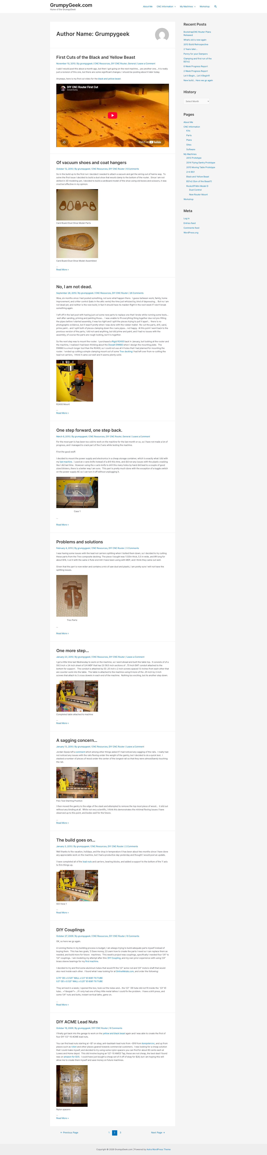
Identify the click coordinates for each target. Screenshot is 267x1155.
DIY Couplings (70, 929)
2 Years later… (190, 49)
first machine (91, 961)
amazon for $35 (71, 1056)
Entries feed (190, 223)
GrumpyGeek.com (71, 5)
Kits (188, 130)
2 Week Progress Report (196, 71)
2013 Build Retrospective (196, 44)
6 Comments (132, 169)
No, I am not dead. (74, 286)
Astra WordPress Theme (159, 1149)
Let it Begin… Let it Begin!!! (197, 75)
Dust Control (195, 189)
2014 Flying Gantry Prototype (200, 162)
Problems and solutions (79, 541)
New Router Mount (198, 194)
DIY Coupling (114, 958)
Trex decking (126, 351)
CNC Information (165, 6)
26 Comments (137, 293)
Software (190, 149)
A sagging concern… (76, 740)
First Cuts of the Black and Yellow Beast (95, 57)
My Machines (186, 6)
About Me (148, 6)
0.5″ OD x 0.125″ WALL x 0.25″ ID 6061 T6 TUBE (79, 981)
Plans (189, 140)
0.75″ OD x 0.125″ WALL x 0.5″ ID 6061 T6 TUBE (79, 978)
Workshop (205, 6)
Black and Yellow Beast (197, 176)
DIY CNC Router (119, 63)
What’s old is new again (195, 39)
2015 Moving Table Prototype (200, 167)
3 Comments (132, 548)
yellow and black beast (114, 1033)
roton (74, 1046)
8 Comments (116, 1028)
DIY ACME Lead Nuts (77, 1021)
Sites (188, 144)
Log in (187, 218)
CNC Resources (102, 63)
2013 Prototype (194, 158)
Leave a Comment (146, 63)
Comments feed (191, 228)
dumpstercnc (148, 1043)
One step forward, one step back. (89, 430)
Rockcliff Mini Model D (197, 186)
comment (81, 752)
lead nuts (87, 861)
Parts (189, 135)
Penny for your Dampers (196, 53)
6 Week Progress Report (196, 66)
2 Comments (131, 846)
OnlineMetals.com (125, 971)
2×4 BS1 (190, 172)
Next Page (158, 1132)
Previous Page (69, 1132)
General (132, 63)
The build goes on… (75, 840)
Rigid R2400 (118, 341)
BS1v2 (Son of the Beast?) (199, 181)
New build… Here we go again (198, 80)
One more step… (72, 650)
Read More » (62, 269)
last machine (66, 461)
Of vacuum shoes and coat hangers (91, 162)
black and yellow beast (109, 78)
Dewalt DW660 (115, 344)
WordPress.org (191, 232)
